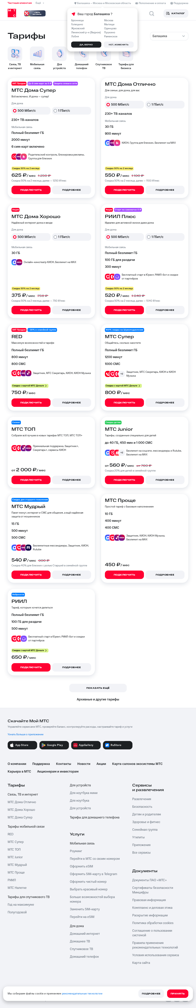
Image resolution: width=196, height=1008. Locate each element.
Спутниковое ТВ (81, 949)
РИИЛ (12, 880)
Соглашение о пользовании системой (152, 933)
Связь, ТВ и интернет (23, 794)
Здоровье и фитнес (146, 822)
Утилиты (138, 837)
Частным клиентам (20, 3)
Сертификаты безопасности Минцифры (152, 890)
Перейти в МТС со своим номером (95, 859)
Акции (101, 764)
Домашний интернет (85, 933)
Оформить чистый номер (88, 881)
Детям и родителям (146, 814)
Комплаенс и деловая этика (152, 907)
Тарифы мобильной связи (26, 826)
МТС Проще (16, 872)
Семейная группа (145, 829)
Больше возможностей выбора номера (92, 899)
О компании (17, 764)
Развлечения (141, 799)
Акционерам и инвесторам (57, 771)
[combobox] (169, 36)
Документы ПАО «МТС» (149, 880)
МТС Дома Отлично (22, 802)
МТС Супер (16, 842)
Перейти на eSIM (82, 917)
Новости (83, 764)
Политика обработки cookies (152, 923)
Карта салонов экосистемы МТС (137, 764)
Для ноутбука (79, 800)
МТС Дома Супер (20, 817)
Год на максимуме (21, 904)
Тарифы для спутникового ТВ (29, 897)
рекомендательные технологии (82, 994)
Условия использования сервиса (155, 955)
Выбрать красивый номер (89, 889)
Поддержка (41, 764)
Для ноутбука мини (83, 793)
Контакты (63, 764)
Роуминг (76, 851)
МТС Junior (15, 857)
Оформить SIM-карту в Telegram (93, 874)
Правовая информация (149, 900)
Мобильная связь (82, 843)
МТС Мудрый (17, 865)
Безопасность (142, 806)
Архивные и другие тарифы (98, 699)
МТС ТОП (14, 849)
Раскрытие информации (150, 915)
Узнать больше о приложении (25, 734)
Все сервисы (141, 852)
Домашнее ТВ (80, 941)
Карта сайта (141, 963)
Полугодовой (17, 912)
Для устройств (80, 785)
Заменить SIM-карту (85, 909)
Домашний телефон (84, 956)
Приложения (141, 845)
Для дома (77, 926)
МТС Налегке (17, 888)
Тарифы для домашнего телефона (94, 817)
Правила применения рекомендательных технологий (155, 945)
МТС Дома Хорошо (21, 810)
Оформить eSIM (81, 866)
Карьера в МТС (19, 771)
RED (10, 834)
